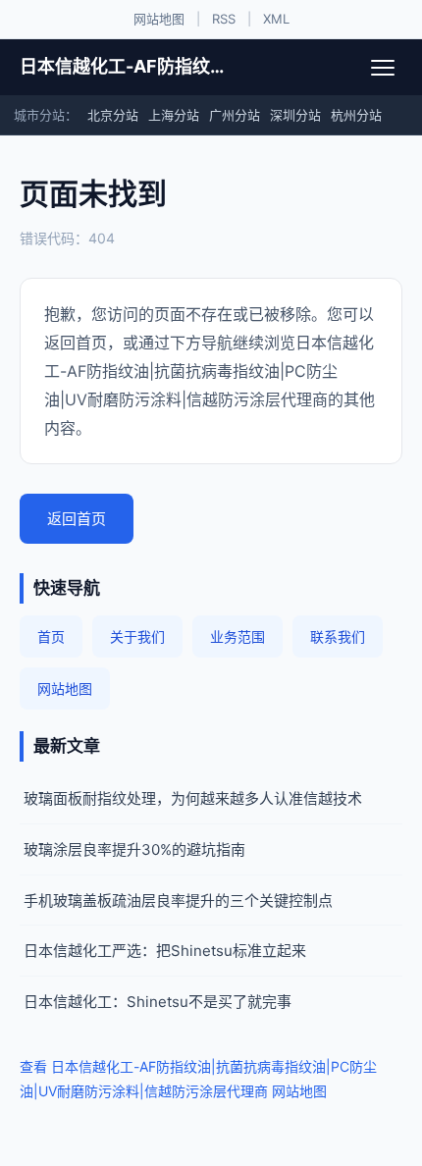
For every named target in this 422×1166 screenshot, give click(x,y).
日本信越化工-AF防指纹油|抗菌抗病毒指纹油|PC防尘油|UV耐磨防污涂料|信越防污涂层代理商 (125, 66)
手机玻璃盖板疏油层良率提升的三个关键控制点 (178, 900)
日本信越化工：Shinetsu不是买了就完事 (157, 1001)
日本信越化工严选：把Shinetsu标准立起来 (165, 950)
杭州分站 (356, 115)
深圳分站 (295, 115)
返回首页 (76, 518)
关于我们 (137, 636)
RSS (224, 18)
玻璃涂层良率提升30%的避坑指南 (134, 849)
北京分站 (112, 115)
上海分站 (173, 115)
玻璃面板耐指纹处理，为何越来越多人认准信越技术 (193, 798)
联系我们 (337, 636)
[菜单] (382, 67)
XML (276, 18)
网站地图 (159, 18)
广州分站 (234, 115)
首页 (51, 636)
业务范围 (237, 636)
